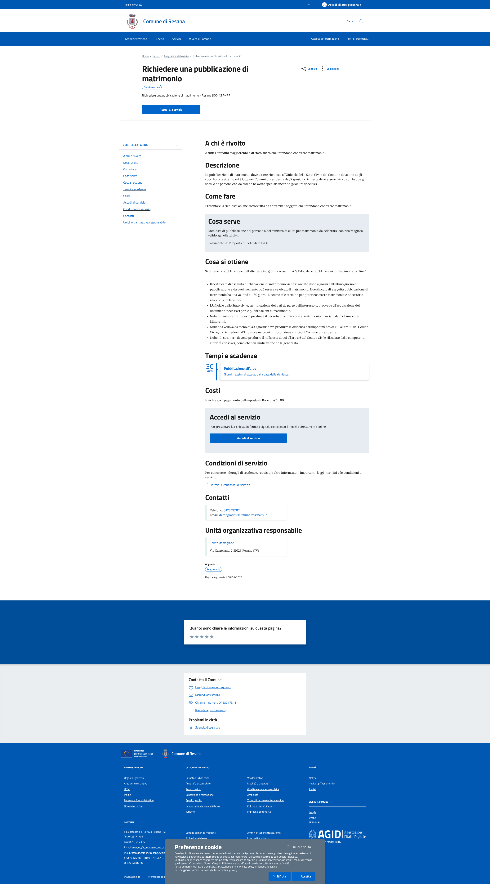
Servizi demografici (222, 543)
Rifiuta (284, 876)
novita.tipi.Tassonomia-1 (323, 783)
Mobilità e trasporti (258, 783)
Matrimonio (213, 569)
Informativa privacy (258, 838)
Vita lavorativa (255, 778)
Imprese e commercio (259, 812)
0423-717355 (136, 842)
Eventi (312, 818)
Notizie (313, 778)
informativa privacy (226, 870)
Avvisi (312, 789)
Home (145, 56)
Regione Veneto (133, 4)
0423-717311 (136, 836)
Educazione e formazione (200, 795)
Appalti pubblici (194, 800)
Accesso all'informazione (325, 39)
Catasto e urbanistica (197, 778)
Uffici (127, 789)
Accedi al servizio (248, 438)
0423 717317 (231, 510)
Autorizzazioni (193, 789)
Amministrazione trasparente (264, 833)
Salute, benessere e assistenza (203, 806)
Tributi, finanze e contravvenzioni (265, 800)
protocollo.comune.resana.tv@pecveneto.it (153, 853)
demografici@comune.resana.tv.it (243, 515)
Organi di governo (134, 778)
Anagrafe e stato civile (176, 56)
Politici (127, 795)
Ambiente (252, 795)
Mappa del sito (132, 877)
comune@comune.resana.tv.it (149, 847)
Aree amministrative (135, 783)
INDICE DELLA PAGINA (135, 145)
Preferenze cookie (158, 877)
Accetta (308, 876)
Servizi (156, 56)
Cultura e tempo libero (259, 806)
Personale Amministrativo (139, 800)
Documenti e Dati (133, 806)
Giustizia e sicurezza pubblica (263, 789)
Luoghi (312, 812)
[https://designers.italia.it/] (337, 834)
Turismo (190, 812)
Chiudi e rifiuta (303, 846)
